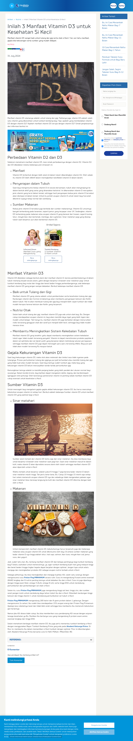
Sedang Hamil (110, 124)
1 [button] (50, 148)
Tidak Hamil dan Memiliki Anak (115, 116)
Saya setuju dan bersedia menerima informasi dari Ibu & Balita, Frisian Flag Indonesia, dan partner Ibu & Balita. (115, 145)
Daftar (122, 6)
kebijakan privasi (118, 139)
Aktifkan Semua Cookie (99, 732)
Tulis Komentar (16, 660)
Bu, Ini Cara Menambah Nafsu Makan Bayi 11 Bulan (112, 38)
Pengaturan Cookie (99, 725)
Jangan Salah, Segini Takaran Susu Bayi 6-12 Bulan (112, 72)
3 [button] (57, 148)
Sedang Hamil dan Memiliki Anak (112, 132)
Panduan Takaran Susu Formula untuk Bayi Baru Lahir (113, 60)
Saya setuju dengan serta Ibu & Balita (115, 139)
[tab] (51, 639)
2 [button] (54, 148)
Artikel (10, 19)
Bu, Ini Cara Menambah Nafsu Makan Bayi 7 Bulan (112, 25)
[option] (51, 140)
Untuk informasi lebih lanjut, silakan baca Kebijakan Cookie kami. (35, 737)
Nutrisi (18, 19)
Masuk (113, 6)
